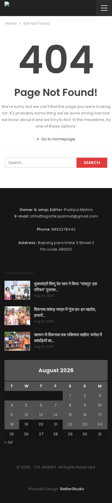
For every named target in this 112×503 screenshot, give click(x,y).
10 (100, 405)
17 (100, 414)
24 (99, 424)
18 (11, 424)
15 (70, 414)
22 (70, 424)
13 (41, 414)
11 (11, 414)
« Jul (8, 442)
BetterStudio (72, 489)
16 (85, 414)
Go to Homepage (57, 139)
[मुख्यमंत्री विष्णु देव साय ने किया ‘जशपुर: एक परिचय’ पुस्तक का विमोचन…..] (17, 290)
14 (55, 414)
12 (26, 414)
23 (84, 424)
